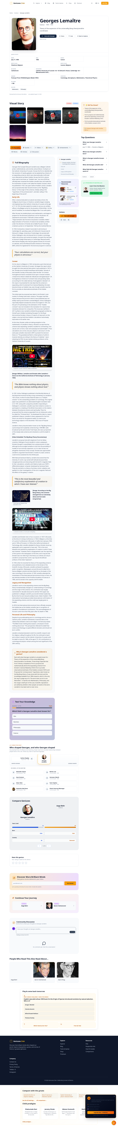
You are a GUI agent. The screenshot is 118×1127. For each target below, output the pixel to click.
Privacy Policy (14, 1064)
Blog (49, 3)
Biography (16, 148)
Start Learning (95, 193)
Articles (25, 152)
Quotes (28, 148)
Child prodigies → (27, 1122)
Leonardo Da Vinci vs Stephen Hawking (29, 1095)
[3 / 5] (19, 863)
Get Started (70, 883)
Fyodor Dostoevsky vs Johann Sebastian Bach (67, 1095)
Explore (38, 3)
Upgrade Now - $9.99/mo (101, 1112)
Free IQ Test (77, 1025)
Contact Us (13, 1062)
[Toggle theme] (91, 3)
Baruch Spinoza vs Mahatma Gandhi (47, 1095)
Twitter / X (13, 1069)
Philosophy (23, 89)
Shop (70, 3)
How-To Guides (90, 1049)
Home (11, 13)
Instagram (13, 1072)
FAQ (87, 1044)
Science (16, 13)
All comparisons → (42, 1100)
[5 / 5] (26, 863)
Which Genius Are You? (40, 1025)
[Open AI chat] (114, 1123)
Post (73, 932)
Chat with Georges (49, 36)
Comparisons (90, 1051)
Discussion (35, 152)
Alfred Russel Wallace (31, 1013)
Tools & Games (59, 3)
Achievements (65, 148)
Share (62, 36)
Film (15, 716)
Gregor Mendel (29, 1005)
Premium (79, 3)
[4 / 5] (23, 863)
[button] (18, 133)
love (71, 36)
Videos (39, 148)
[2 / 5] (16, 863)
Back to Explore (83, 36)
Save (64, 220)
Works (15, 152)
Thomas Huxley (29, 1018)
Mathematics (15, 89)
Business (16, 722)
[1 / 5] (13, 863)
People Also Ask (90, 1046)
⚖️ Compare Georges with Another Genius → (93, 129)
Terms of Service (15, 1067)
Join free (105, 3)
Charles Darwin (29, 1009)
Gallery (50, 148)
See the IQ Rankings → (28, 1100)
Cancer (92, 177)
